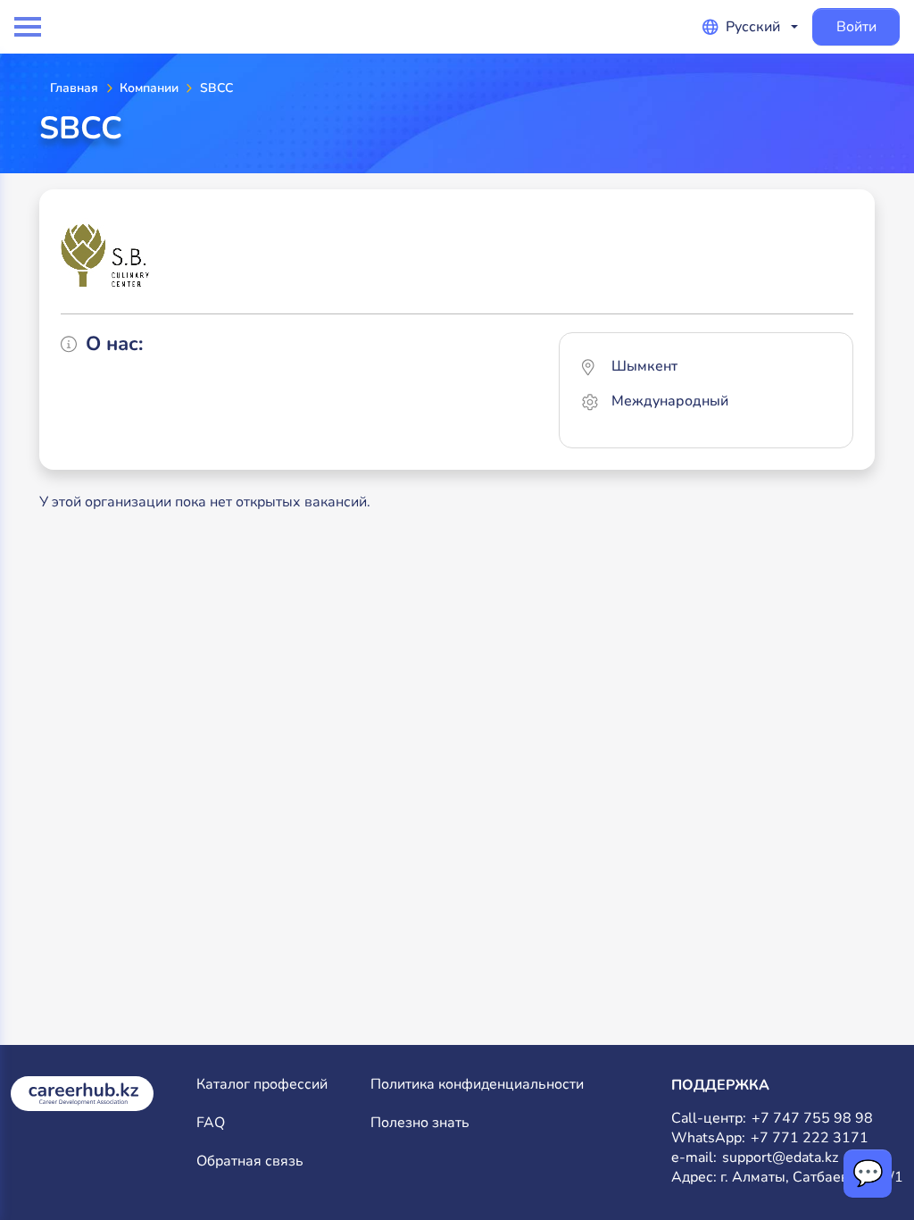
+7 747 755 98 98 (812, 1118)
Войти (856, 27)
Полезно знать (419, 1123)
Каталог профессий (262, 1084)
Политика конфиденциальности (477, 1084)
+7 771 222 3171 (809, 1138)
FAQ (210, 1123)
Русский (753, 27)
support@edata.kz (780, 1157)
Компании (149, 87)
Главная (74, 87)
